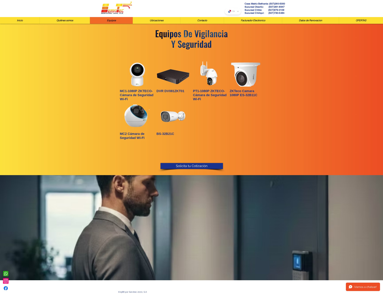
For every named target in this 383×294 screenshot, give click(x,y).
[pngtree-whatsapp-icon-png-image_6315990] (6, 273)
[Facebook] (6, 288)
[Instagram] (6, 281)
